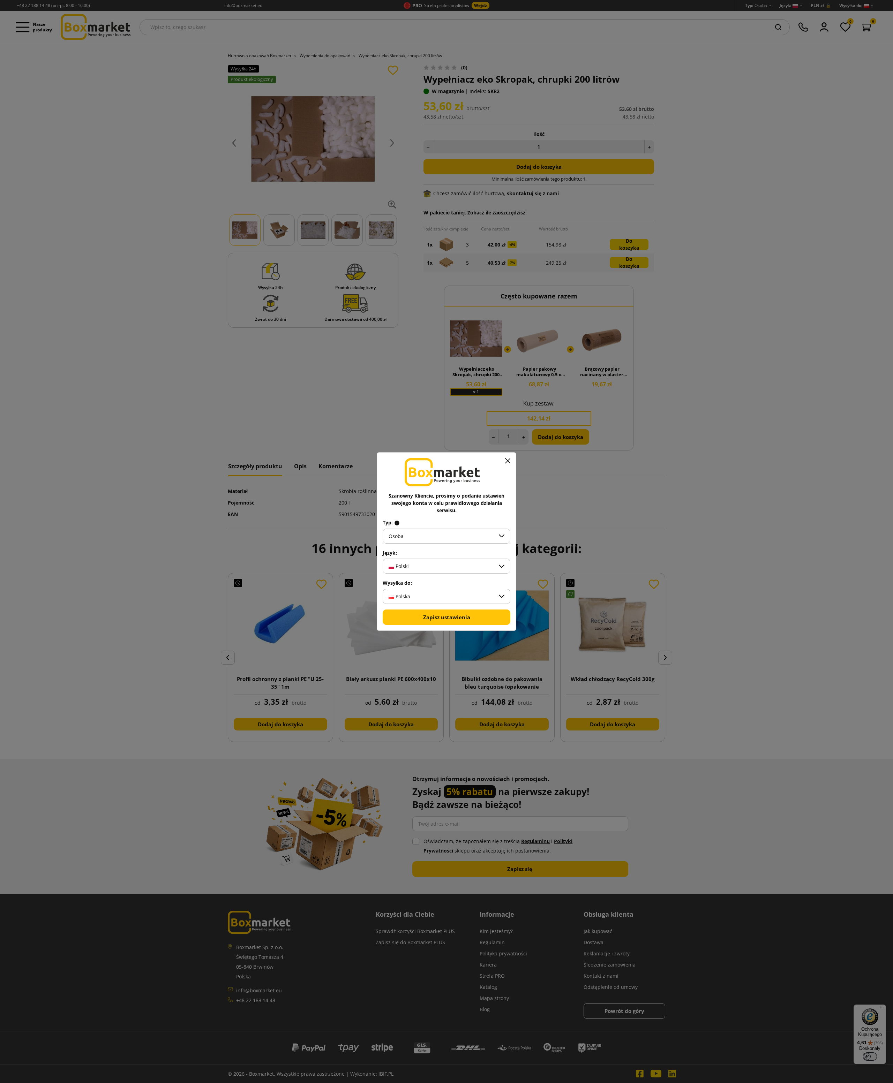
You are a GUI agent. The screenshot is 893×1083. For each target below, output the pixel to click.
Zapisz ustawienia (446, 617)
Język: (390, 553)
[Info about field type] (397, 523)
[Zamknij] (507, 461)
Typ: (388, 523)
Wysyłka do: (397, 583)
